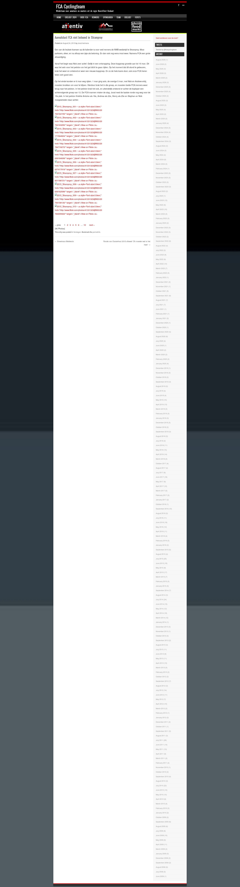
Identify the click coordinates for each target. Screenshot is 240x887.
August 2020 (160, 336)
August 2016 (160, 513)
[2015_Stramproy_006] (78, 169)
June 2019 (160, 395)
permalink (96, 232)
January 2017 (161, 499)
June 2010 (160, 790)
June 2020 (160, 345)
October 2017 (161, 463)
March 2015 (160, 577)
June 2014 (160, 604)
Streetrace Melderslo (64, 241)
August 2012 (160, 685)
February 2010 (161, 808)
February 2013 (161, 672)
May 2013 (159, 658)
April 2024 (160, 159)
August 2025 (160, 100)
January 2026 (161, 82)
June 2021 (160, 309)
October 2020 (161, 327)
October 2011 (161, 726)
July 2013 (159, 649)
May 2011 (159, 749)
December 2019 (162, 368)
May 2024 (159, 155)
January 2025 (161, 123)
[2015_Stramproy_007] (78, 180)
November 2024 (162, 132)
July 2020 (159, 341)
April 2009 (160, 844)
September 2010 (162, 776)
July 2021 (159, 304)
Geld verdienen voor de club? (167, 38)
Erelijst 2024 (70, 17)
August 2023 (160, 191)
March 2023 (160, 214)
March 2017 (160, 490)
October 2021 (161, 291)
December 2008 (162, 858)
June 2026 (160, 64)
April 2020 (160, 350)
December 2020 (162, 323)
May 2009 (159, 840)
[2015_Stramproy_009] (78, 202)
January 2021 (161, 318)
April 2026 (160, 73)
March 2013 (160, 667)
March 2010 (160, 803)
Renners (95, 17)
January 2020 (161, 363)
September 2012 (162, 681)
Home (59, 17)
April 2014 (160, 613)
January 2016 (161, 545)
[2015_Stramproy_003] (78, 136)
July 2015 (159, 558)
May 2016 (159, 527)
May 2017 (159, 481)
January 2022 (161, 277)
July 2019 (159, 391)
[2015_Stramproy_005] (78, 158)
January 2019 (161, 418)
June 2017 (160, 477)
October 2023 (161, 182)
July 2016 (159, 518)
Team (119, 17)
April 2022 (160, 263)
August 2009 (160, 826)
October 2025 (161, 96)
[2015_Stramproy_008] (78, 191)
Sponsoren (108, 17)
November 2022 (162, 232)
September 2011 (162, 731)
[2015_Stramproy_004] (78, 147)
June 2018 (160, 445)
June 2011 (160, 744)
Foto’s (138, 17)
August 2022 (160, 245)
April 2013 (160, 663)
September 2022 (162, 241)
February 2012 (161, 713)
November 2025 (162, 91)
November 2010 (162, 767)
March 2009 (160, 849)
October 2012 (161, 676)
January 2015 (161, 586)
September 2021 (162, 295)
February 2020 (161, 359)
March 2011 (160, 758)
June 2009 (160, 835)
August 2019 (160, 386)
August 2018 (160, 436)
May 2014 (159, 608)
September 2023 (162, 186)
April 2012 (160, 704)
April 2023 (160, 209)
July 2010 (159, 785)
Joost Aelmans (83, 43)
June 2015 (160, 563)
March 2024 (160, 164)
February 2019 (161, 413)
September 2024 (162, 141)
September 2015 (162, 549)
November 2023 (162, 177)
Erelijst (127, 17)
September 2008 (162, 862)
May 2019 (159, 400)
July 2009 (159, 831)
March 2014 (160, 617)
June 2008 (160, 876)
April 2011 (160, 754)
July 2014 (159, 599)
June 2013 (160, 654)
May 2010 (159, 794)
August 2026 (160, 59)
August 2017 (160, 468)
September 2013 (162, 640)
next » (92, 225)
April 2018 (160, 454)
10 (84, 225)
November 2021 (162, 286)
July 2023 (159, 196)
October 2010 (161, 772)
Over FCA (84, 17)
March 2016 (160, 536)
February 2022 (161, 273)
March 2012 (160, 708)
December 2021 (162, 282)
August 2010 (160, 781)
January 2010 (161, 812)
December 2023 (162, 173)
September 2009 (162, 821)
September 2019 (162, 382)
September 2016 (162, 508)
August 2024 (160, 146)
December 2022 (162, 227)
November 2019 (162, 372)
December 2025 (162, 87)
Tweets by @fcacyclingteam (166, 49)
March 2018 (160, 459)
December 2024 (162, 128)
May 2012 (159, 699)
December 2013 (162, 626)
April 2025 (160, 114)
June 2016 (160, 522)
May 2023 (159, 205)
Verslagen (77, 232)
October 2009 (161, 817)
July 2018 (159, 441)
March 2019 (160, 409)
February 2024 (161, 168)
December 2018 (162, 422)
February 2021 (161, 313)
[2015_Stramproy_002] (78, 125)
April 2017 (160, 486)
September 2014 (162, 590)
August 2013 (160, 645)
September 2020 (162, 332)
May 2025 (159, 109)
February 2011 (161, 763)
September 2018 (162, 431)
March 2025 (160, 118)
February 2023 (161, 218)
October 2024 (161, 137)
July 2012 (159, 690)
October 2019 (161, 377)
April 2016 (160, 531)
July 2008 (159, 871)
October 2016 (161, 504)
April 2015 (160, 572)
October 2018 (161, 427)
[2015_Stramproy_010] (78, 213)
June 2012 (160, 695)
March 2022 (160, 268)
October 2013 (161, 636)
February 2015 (161, 581)
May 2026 (159, 69)
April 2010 (160, 799)
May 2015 (159, 567)
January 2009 (161, 853)
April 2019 (160, 404)
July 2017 (159, 472)
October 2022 (161, 236)
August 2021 (160, 300)
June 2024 (160, 150)
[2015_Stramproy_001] (78, 113)
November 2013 (162, 631)
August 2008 (160, 867)
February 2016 (161, 540)
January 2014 (161, 622)
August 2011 (160, 735)
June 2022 (160, 254)
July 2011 (159, 740)
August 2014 (160, 595)
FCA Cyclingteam (70, 6)
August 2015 (160, 554)
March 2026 (160, 78)
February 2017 (161, 495)
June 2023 (160, 200)
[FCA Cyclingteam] (120, 27)
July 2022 (159, 250)
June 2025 (160, 105)
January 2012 (161, 717)
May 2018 (159, 450)
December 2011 (162, 722)
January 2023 (161, 223)
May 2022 (159, 259)
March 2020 (160, 354)
